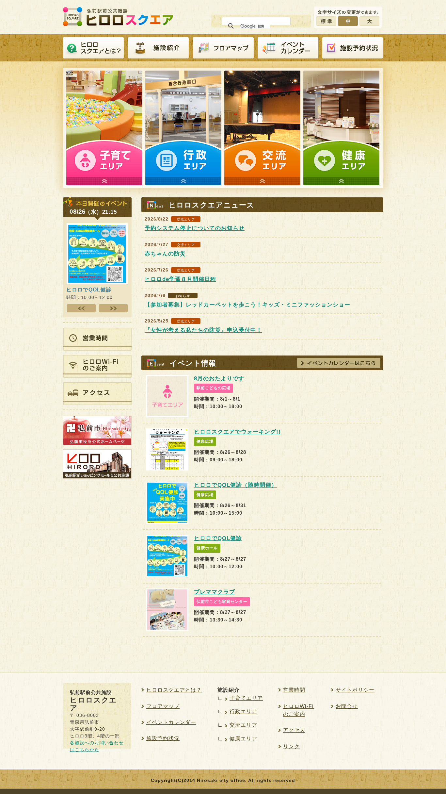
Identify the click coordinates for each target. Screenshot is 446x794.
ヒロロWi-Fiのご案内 (298, 710)
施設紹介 (158, 48)
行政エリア (243, 711)
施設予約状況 (163, 738)
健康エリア (243, 738)
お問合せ (347, 706)
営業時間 (294, 690)
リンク (291, 746)
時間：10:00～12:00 (89, 293)
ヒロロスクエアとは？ (93, 48)
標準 (326, 21)
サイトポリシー (355, 690)
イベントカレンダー (288, 48)
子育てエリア (246, 698)
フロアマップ (223, 48)
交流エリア (243, 725)
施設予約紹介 (352, 48)
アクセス (294, 730)
